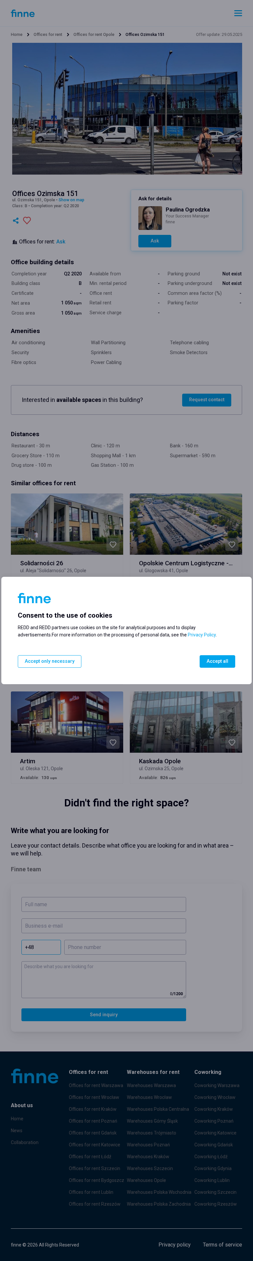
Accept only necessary (49, 661)
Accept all (217, 661)
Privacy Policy (202, 634)
